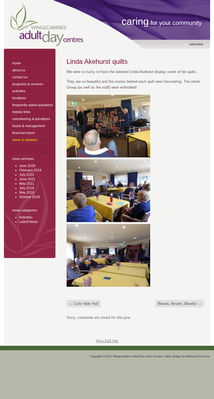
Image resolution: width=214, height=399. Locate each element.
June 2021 (27, 179)
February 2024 (30, 170)
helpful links (21, 112)
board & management (28, 126)
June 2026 (27, 166)
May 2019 (26, 192)
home (16, 63)
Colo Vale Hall (83, 303)
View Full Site (107, 341)
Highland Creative (198, 356)
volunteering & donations (31, 119)
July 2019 (26, 188)
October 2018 (29, 197)
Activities (26, 217)
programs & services (27, 84)
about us (18, 70)
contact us (20, 77)
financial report (23, 133)
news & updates (25, 140)
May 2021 (26, 184)
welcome (196, 44)
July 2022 (26, 175)
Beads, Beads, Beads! (180, 303)
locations (19, 98)
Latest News (28, 222)
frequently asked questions (31, 105)
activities (18, 91)
